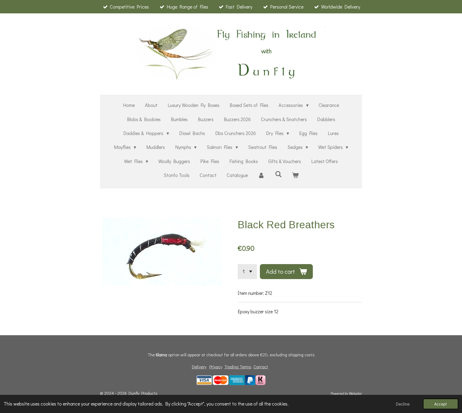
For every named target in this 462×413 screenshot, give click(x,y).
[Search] (278, 174)
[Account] (261, 175)
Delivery (199, 366)
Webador (355, 393)
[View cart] (295, 175)
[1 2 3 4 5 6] (247, 271)
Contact (260, 366)
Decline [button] (403, 404)
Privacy (215, 366)
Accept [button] (440, 404)
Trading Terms (237, 366)
